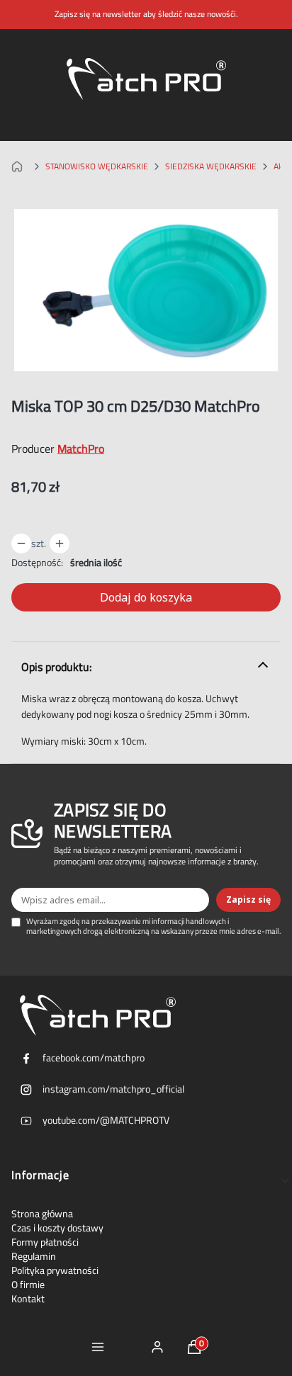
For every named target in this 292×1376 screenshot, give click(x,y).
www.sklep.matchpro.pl (19, 166)
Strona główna (42, 1214)
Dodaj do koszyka (146, 597)
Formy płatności (45, 1242)
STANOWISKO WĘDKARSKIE (96, 166)
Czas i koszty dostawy (57, 1228)
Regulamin (33, 1256)
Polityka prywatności (55, 1270)
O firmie (28, 1284)
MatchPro (80, 448)
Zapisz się (248, 899)
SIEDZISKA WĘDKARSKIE (211, 166)
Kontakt (28, 1299)
